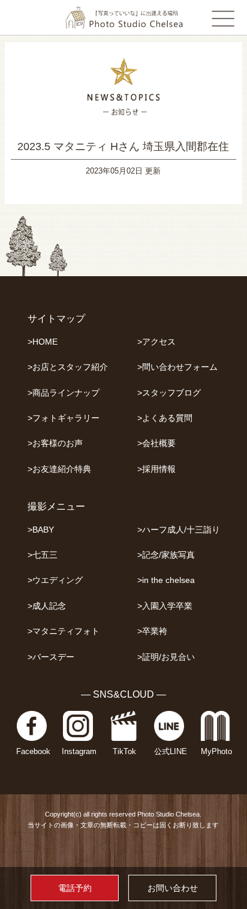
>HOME (43, 341)
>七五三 (43, 555)
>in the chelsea (166, 580)
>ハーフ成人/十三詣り (178, 529)
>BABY (41, 529)
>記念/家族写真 (166, 555)
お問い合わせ (172, 888)
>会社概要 (156, 443)
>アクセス (156, 341)
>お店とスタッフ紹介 (68, 367)
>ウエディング (55, 580)
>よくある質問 (164, 418)
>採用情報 (156, 469)
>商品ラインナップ (64, 392)
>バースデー (51, 657)
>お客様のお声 (55, 443)
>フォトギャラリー (64, 418)
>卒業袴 (152, 631)
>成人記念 (47, 606)
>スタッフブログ (169, 392)
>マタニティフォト (64, 631)
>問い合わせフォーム (177, 367)
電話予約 (75, 888)
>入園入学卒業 (164, 606)
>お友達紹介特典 (59, 469)
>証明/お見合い (166, 657)
